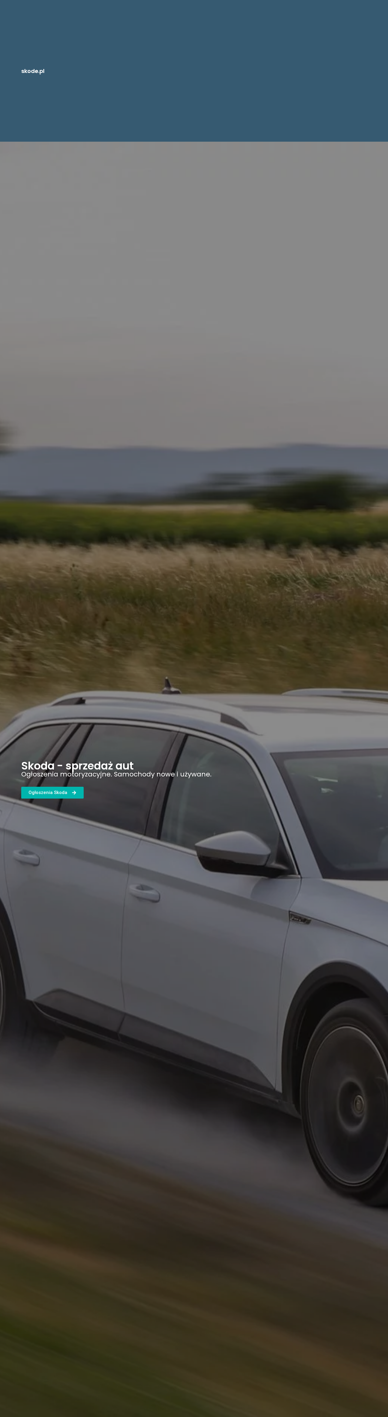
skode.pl (33, 71)
